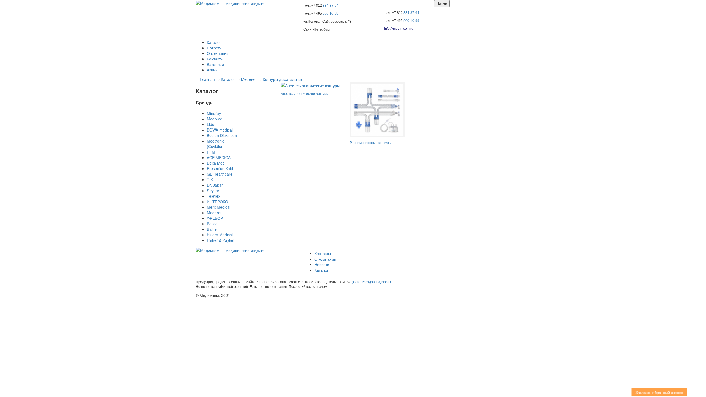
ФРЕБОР (215, 218)
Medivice (214, 119)
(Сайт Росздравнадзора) (371, 282)
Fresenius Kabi (220, 168)
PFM (211, 152)
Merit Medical (218, 207)
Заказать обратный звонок (662, 392)
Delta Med (216, 163)
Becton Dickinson (222, 135)
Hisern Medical (220, 234)
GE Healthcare (219, 174)
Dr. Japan (215, 185)
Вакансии (215, 64)
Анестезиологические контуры (305, 94)
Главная (207, 79)
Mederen (249, 79)
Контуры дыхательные (283, 79)
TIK (210, 179)
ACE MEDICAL (220, 157)
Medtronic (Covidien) (216, 143)
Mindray (214, 113)
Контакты (215, 58)
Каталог (214, 42)
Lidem (212, 124)
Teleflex (213, 196)
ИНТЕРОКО (217, 201)
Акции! (213, 70)
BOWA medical (220, 130)
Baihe (212, 229)
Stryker (213, 190)
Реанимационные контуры (370, 143)
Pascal (212, 223)
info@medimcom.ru (398, 29)
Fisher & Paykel (220, 240)
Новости (214, 47)
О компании (218, 53)
